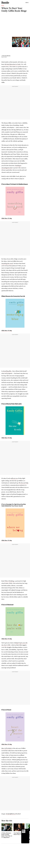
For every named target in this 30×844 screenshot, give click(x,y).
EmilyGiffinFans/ (11, 814)
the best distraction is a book (12, 64)
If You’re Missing (11, 404)
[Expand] (23, 830)
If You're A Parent (6, 709)
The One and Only (23, 483)
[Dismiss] (28, 830)
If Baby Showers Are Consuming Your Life (13, 296)
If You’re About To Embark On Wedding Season (14, 184)
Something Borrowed (7, 263)
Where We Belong (9, 581)
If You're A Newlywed (7, 604)
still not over (14, 478)
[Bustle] (5, 2)
